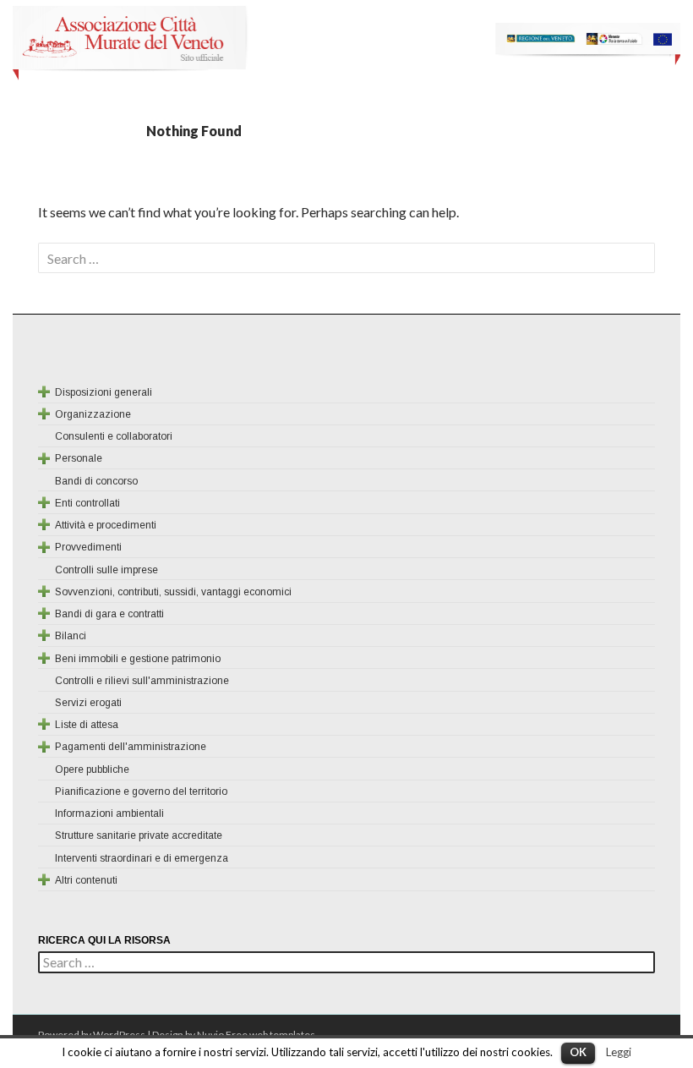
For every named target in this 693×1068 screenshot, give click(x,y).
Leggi (618, 1052)
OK (578, 1052)
